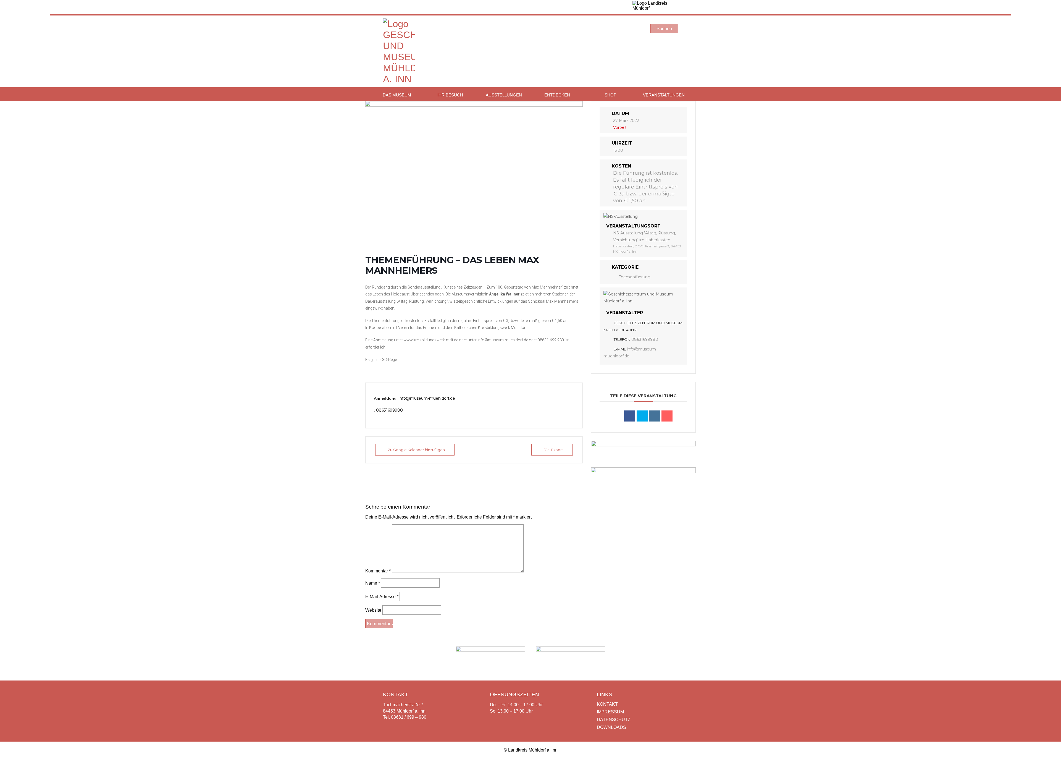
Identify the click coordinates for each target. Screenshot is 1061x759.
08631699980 (389, 410)
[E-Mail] (667, 416)
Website (373, 610)
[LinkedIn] (654, 416)
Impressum (610, 712)
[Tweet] (642, 416)
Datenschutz (614, 719)
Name (372, 583)
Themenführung (634, 276)
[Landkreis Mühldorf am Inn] (655, 7)
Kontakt (607, 704)
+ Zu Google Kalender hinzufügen (415, 449)
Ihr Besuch (450, 95)
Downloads (611, 727)
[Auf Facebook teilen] (629, 416)
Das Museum (397, 95)
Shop (610, 95)
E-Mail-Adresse (381, 596)
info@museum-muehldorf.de (427, 398)
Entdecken (557, 95)
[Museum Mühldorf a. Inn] (399, 79)
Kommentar (378, 571)
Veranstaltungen (664, 95)
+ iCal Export (552, 449)
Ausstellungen (504, 95)
